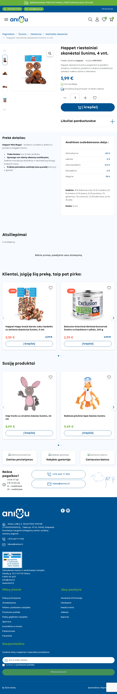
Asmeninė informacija (71, 598)
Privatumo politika (11, 612)
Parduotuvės (107, 9)
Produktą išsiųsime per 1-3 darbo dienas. (84, 89)
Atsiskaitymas (9, 603)
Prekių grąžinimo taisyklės (15, 617)
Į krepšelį (29, 343)
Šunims (23, 34)
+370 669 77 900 (61, 474)
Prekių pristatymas (11, 598)
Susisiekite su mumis (12, 626)
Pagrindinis (8, 34)
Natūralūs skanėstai (56, 34)
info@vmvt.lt (8, 580)
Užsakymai (66, 603)
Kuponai (65, 617)
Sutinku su (20, 665)
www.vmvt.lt (8, 583)
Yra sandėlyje (70, 84)
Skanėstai (36, 34)
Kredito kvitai (67, 607)
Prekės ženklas (68, 61)
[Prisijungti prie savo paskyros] (97, 19)
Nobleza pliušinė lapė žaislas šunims (84, 416)
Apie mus (6, 622)
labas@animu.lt (61, 484)
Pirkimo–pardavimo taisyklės (16, 607)
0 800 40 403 (9, 577)
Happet (79, 61)
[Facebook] (63, 511)
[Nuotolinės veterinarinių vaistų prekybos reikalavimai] (12, 560)
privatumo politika (25, 665)
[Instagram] (68, 511)
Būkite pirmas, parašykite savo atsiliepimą (58, 255)
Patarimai (7, 636)
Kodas (89, 61)
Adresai (64, 612)
